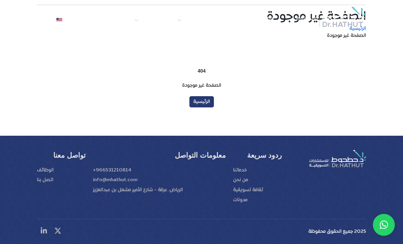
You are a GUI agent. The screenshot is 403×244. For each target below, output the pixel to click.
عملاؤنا (215, 19)
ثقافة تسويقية (155, 19)
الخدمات (191, 19)
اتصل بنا (92, 19)
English (46, 19)
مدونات (240, 200)
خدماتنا (240, 170)
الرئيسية (264, 19)
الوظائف (118, 19)
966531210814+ (112, 170)
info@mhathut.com (115, 180)
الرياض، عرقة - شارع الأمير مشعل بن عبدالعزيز (138, 190)
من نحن (239, 19)
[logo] (329, 16)
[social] (57, 231)
